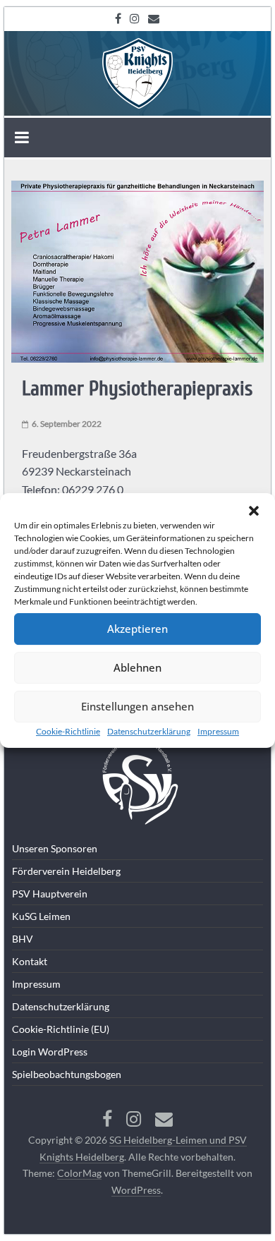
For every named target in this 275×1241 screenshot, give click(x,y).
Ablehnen (137, 667)
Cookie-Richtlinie (68, 731)
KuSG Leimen (41, 916)
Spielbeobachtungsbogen (66, 1074)
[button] (254, 511)
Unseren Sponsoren (54, 848)
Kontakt (29, 961)
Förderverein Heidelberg (66, 871)
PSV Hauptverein (49, 894)
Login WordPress (49, 1052)
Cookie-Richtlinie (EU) (60, 1029)
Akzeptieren (137, 629)
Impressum (218, 731)
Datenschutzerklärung (148, 731)
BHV (22, 939)
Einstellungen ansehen (137, 706)
